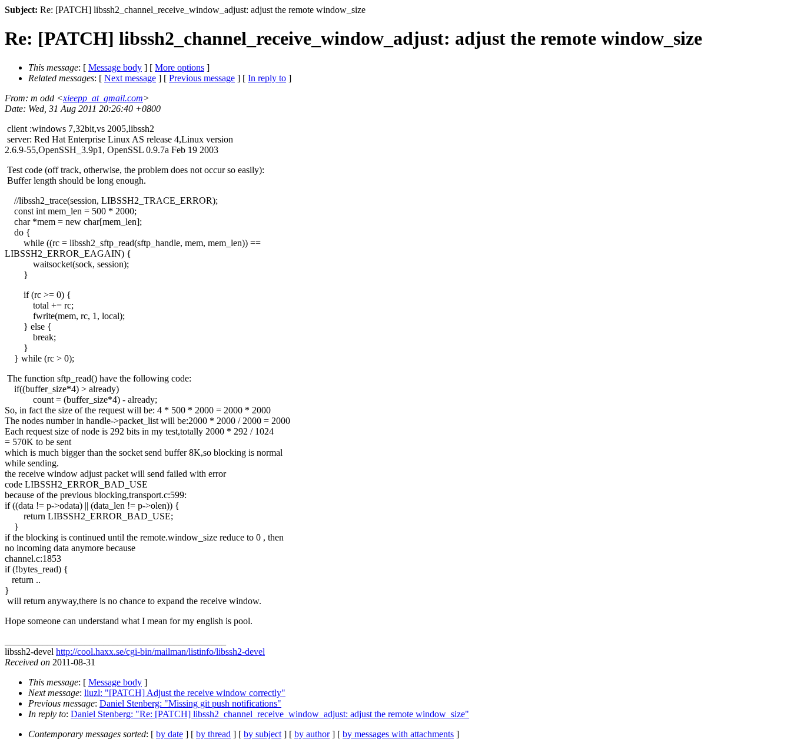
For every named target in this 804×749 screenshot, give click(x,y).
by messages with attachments (398, 734)
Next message (130, 78)
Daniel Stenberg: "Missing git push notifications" (190, 703)
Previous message (202, 78)
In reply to (267, 78)
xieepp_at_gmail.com (103, 98)
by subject (262, 734)
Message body (115, 67)
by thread (213, 734)
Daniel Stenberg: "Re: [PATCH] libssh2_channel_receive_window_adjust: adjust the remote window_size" (270, 714)
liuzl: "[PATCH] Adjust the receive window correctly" (184, 693)
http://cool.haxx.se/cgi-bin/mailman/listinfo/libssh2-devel (160, 652)
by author (312, 734)
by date (169, 734)
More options (179, 67)
